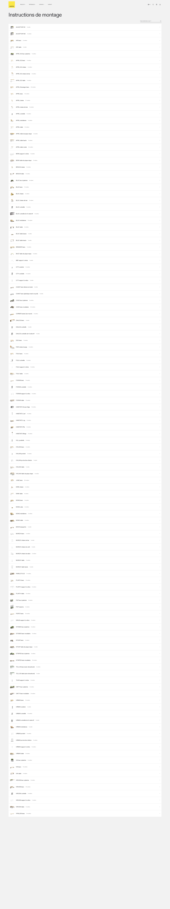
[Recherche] (153, 4)
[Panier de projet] (156, 4)
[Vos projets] (160, 4)
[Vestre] (11, 4)
